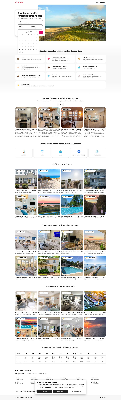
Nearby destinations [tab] (20, 373)
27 (31, 49)
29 (36, 49)
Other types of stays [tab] (32, 373)
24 (22, 49)
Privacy (27, 397)
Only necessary (60, 391)
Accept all (44, 391)
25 (25, 49)
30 (20, 52)
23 (19, 49)
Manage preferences (76, 391)
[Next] (63, 104)
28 (33, 49)
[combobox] (30, 23)
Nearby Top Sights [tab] (43, 373)
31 (22, 52)
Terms (31, 397)
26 (28, 49)
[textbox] (24, 28)
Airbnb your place (100, 2)
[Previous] (58, 104)
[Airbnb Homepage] (19, 2)
